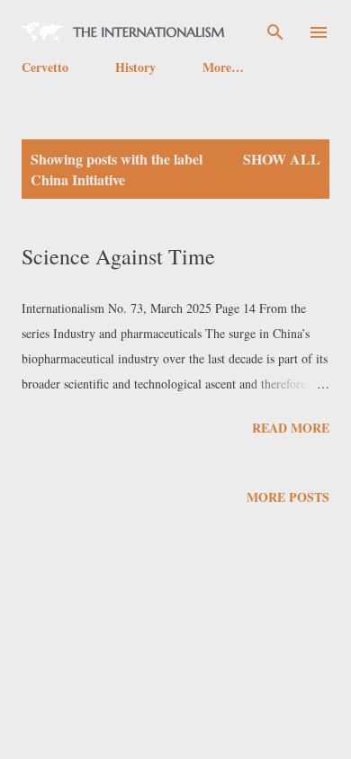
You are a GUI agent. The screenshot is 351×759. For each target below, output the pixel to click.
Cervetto (45, 67)
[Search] (275, 32)
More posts (288, 496)
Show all (281, 158)
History (135, 67)
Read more (290, 427)
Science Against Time (118, 256)
